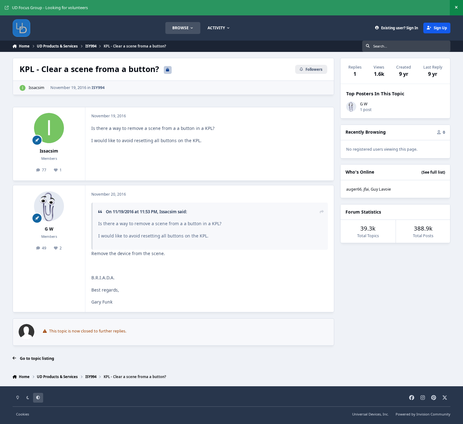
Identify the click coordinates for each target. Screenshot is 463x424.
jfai (366, 189)
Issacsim (36, 87)
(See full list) (433, 172)
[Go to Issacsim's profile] (23, 88)
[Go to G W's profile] (49, 206)
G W (49, 229)
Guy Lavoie (381, 189)
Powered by (423, 414)
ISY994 (98, 87)
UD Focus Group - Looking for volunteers (50, 7)
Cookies (22, 414)
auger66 (354, 189)
